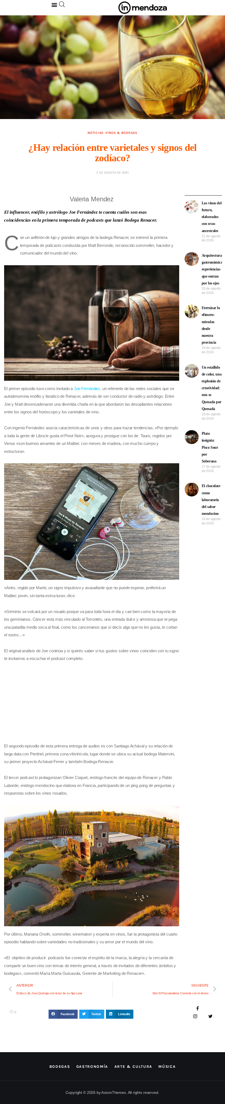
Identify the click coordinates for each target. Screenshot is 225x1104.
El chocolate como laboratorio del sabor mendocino (211, 500)
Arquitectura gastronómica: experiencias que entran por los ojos (213, 269)
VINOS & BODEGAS (121, 133)
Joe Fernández (87, 388)
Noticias (96, 133)
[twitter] (210, 1016)
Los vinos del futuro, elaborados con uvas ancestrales (212, 217)
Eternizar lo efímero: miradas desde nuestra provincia (211, 325)
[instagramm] (195, 1016)
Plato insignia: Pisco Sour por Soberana (210, 447)
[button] (54, 4)
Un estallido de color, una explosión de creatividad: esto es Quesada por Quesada (212, 388)
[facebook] (197, 1009)
